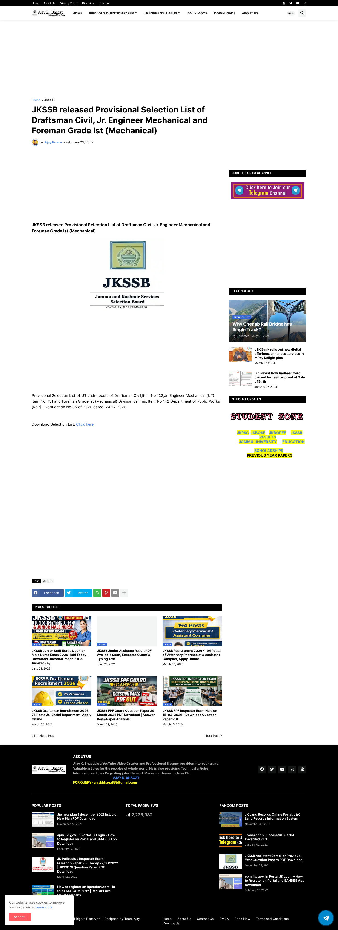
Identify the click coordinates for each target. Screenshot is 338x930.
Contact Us (205, 919)
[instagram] (305, 3)
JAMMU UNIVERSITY (258, 441)
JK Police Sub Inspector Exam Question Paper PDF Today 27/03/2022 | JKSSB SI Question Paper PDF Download (87, 865)
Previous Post (44, 736)
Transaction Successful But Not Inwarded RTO (269, 837)
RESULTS (267, 437)
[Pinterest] (106, 593)
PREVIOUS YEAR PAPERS (269, 455)
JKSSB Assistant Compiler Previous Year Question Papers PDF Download (274, 858)
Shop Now (242, 919)
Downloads (224, 13)
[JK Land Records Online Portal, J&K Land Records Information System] (230, 819)
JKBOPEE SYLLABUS (160, 13)
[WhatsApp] (97, 593)
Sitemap (105, 3)
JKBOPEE (277, 432)
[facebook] (284, 3)
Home (35, 3)
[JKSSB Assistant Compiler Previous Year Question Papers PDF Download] (230, 861)
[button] (291, 13)
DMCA (224, 919)
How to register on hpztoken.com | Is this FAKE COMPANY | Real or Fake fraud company (86, 891)
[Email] (115, 593)
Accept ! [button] (20, 917)
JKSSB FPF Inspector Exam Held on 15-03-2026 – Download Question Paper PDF (190, 715)
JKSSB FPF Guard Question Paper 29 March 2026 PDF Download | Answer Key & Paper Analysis (126, 715)
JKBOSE (258, 432)
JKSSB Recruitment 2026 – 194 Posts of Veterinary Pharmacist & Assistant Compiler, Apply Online (192, 655)
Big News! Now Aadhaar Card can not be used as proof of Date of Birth (280, 377)
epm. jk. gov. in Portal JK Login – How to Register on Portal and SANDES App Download (87, 839)
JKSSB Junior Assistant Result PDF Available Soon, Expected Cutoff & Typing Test (124, 655)
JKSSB (49, 100)
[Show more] (124, 593)
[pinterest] (302, 769)
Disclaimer (89, 3)
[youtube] (298, 3)
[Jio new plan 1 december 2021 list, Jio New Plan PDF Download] (43, 819)
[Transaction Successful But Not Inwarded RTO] (230, 840)
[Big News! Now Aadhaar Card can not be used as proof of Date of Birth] (240, 378)
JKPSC (243, 432)
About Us (49, 3)
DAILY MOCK (197, 13)
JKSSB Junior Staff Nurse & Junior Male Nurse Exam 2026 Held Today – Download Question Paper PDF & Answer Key (60, 657)
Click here (85, 424)
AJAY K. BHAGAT (126, 778)
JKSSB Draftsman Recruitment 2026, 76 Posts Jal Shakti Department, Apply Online (61, 715)
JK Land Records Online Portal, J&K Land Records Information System (272, 816)
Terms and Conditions (272, 919)
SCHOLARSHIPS (268, 450)
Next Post (212, 736)
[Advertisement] (169, 59)
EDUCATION (293, 441)
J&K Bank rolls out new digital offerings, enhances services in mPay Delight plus (279, 353)
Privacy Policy (68, 3)
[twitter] (290, 3)
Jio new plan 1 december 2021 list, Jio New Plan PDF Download (86, 816)
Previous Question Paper (111, 13)
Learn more (43, 907)
